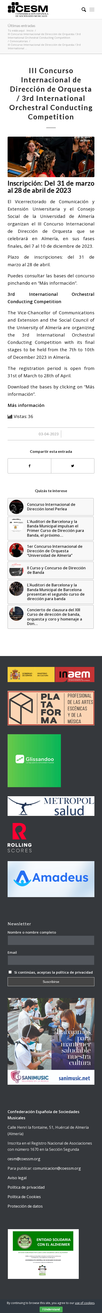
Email (12, 952)
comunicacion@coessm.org (57, 1168)
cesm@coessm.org (24, 1158)
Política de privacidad (26, 1187)
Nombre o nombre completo (32, 932)
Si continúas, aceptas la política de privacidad (53, 972)
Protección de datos (25, 1206)
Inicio (30, 30)
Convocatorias (19, 41)
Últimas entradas (21, 25)
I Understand (51, 1309)
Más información (26, 405)
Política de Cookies (24, 1196)
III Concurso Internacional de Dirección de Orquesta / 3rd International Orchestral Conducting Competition (44, 35)
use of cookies (84, 1303)
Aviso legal (17, 1177)
